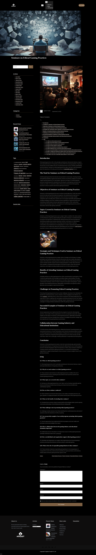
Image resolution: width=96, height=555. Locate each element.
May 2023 (18, 90)
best (27, 162)
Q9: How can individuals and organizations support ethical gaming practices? (61, 152)
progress (45, 296)
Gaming (18, 115)
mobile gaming (23, 188)
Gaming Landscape (27, 180)
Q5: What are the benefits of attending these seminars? (56, 146)
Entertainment (26, 166)
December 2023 (19, 82)
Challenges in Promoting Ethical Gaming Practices (53, 132)
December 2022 (19, 99)
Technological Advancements (25, 192)
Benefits (23, 162)
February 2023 (19, 96)
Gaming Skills (16, 182)
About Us (62, 524)
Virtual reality (26, 196)
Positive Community (66, 455)
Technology (18, 116)
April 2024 (18, 76)
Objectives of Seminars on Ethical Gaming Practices (54, 126)
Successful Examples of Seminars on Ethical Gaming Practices (56, 134)
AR (14, 162)
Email (41, 489)
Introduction (45, 122)
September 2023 (19, 87)
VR (30, 196)
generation (23, 184)
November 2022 (19, 101)
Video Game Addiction (26, 194)
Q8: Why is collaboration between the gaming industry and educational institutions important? (64, 151)
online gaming (17, 190)
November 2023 (19, 83)
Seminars (80, 455)
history (28, 184)
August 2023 (18, 89)
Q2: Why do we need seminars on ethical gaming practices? (57, 142)
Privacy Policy (63, 528)
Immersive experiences (18, 186)
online (29, 188)
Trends (20, 194)
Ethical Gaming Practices (57, 455)
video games (18, 196)
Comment (42, 469)
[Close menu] (46, 2)
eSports (16, 168)
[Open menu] (42, 5)
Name (41, 483)
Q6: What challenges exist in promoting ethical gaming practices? (58, 148)
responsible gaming (68, 169)
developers (16, 166)
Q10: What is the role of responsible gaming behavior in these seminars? (60, 154)
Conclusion (46, 137)
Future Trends (29, 173)
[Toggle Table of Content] (41, 120)
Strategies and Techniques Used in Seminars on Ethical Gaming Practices (58, 129)
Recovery (15, 192)
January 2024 (19, 80)
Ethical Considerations (23, 168)
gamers (20, 175)
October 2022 (19, 103)
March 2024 (18, 78)
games (24, 175)
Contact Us (62, 530)
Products (62, 532)
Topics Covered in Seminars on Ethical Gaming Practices (55, 127)
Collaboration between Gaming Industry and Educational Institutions (57, 136)
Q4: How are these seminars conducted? (54, 145)
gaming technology (24, 182)
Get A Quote (81, 5)
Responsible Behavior (74, 455)
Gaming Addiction (19, 178)
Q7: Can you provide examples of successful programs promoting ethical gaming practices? (63, 149)
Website (42, 495)
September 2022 (19, 104)
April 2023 (18, 92)
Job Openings (63, 526)
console (20, 164)
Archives (34, 524)
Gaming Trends (17, 184)
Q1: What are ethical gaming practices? (53, 141)
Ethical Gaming (18, 170)
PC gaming (23, 190)
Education (21, 166)
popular (28, 190)
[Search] (31, 66)
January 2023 (19, 97)
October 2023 (19, 85)
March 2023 (18, 94)
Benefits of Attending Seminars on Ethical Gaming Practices (55, 131)
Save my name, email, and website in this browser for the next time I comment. (59, 501)
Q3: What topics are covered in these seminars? (55, 143)
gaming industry (19, 180)
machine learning (16, 188)
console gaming (27, 164)
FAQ (44, 139)
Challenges (16, 164)
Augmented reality (18, 162)
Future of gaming (19, 173)
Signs (18, 192)
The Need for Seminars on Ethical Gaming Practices (53, 124)
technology (16, 194)
